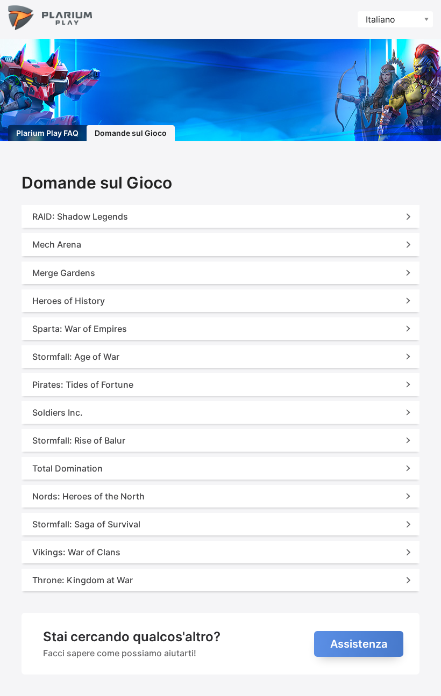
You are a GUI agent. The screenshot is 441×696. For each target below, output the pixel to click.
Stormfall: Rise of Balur (78, 440)
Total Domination (67, 468)
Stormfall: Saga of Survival (86, 524)
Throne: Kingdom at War (82, 580)
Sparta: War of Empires (79, 328)
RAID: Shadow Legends (80, 216)
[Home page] (50, 19)
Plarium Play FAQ (47, 132)
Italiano (380, 19)
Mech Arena (56, 244)
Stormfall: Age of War (75, 356)
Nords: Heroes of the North (88, 496)
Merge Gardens (63, 272)
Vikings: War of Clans (76, 552)
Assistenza (358, 643)
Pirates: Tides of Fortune (82, 384)
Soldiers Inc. (57, 412)
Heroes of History (68, 300)
